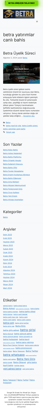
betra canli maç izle (10, 317)
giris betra (32, 362)
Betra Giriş (20, 326)
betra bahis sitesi (27, 311)
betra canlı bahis (9, 320)
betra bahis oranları (10, 312)
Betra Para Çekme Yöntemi (13, 345)
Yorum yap (10, 132)
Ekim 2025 (7, 235)
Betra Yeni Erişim (10, 196)
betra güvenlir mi (25, 337)
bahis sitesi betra (20, 306)
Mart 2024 (7, 288)
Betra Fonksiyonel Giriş (12, 189)
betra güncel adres (23, 333)
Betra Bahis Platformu (12, 157)
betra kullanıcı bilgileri (9, 342)
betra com (8, 322)
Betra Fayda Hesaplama (13, 171)
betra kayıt (24, 339)
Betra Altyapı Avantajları (13, 200)
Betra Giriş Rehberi (11, 182)
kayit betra (8, 365)
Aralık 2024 (8, 256)
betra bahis (34, 309)
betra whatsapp (14, 355)
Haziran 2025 (8, 242)
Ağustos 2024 (9, 270)
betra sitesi (7, 351)
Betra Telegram (19, 351)
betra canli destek (20, 314)
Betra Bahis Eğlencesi (12, 178)
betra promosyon (24, 348)
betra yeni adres (9, 359)
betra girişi (27, 330)
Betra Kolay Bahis (10, 150)
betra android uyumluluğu (22, 309)
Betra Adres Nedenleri (12, 153)
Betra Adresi (9, 308)
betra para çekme (32, 345)
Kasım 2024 (8, 260)
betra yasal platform (31, 355)
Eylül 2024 (7, 267)
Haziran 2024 (9, 277)
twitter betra (19, 366)
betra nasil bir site (13, 126)
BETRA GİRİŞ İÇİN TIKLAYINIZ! (21, 3)
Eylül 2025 (7, 238)
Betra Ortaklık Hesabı (12, 160)
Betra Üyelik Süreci (19, 53)
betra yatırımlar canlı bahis (14, 129)
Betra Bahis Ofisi (10, 168)
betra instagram (10, 339)
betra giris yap (8, 326)
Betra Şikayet (19, 362)
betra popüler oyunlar (9, 348)
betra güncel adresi (10, 337)
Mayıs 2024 (8, 281)
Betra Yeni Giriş (26, 359)
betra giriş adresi (11, 330)
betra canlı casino (24, 320)
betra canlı (23, 317)
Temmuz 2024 (9, 274)
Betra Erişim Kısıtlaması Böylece (16, 175)
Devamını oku (29, 116)
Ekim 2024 (7, 263)
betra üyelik (7, 363)
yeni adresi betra (12, 368)
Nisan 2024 (8, 284)
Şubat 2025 (8, 249)
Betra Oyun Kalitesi (11, 193)
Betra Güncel (8, 334)
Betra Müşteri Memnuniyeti (14, 185)
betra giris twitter (22, 323)
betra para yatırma (25, 342)
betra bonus (7, 314)
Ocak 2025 (7, 252)
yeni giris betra (28, 369)
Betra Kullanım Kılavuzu (13, 164)
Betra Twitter (32, 351)
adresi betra (8, 306)
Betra (8, 122)
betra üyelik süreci (29, 126)
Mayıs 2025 (8, 245)
